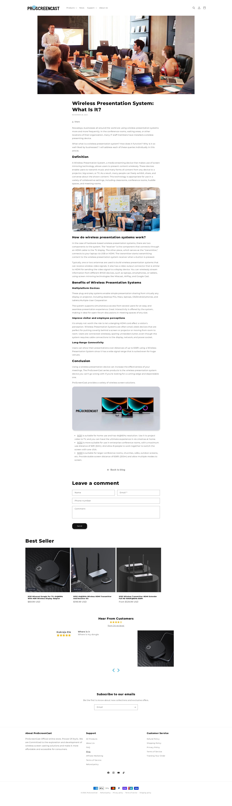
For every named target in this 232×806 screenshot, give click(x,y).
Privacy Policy (153, 747)
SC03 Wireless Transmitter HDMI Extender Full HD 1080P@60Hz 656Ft (138, 597)
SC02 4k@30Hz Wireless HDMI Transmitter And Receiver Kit (92, 597)
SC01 (79, 435)
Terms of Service (93, 760)
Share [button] (77, 122)
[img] (116, 622)
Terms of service (131, 793)
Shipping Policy (154, 743)
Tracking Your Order (156, 756)
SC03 (79, 453)
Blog (88, 751)
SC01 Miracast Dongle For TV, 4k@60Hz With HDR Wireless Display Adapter (45, 597)
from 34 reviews (116, 626)
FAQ (88, 747)
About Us (90, 743)
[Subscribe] (135, 707)
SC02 (79, 442)
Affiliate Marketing (94, 756)
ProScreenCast (92, 793)
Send (79, 526)
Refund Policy (153, 739)
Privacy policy (118, 793)
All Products (91, 739)
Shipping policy (145, 793)
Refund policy (92, 764)
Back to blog (117, 469)
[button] (71, 7)
